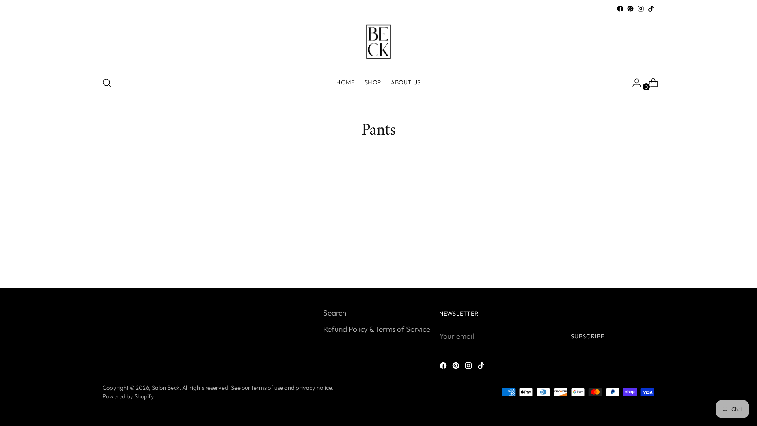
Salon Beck (165, 387)
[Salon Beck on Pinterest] (630, 8)
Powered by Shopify (128, 396)
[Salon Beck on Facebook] (620, 8)
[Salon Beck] (378, 41)
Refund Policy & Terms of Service (376, 329)
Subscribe (588, 336)
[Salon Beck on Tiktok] (650, 8)
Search (334, 313)
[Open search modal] (107, 83)
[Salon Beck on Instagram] (640, 8)
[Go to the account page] (633, 83)
